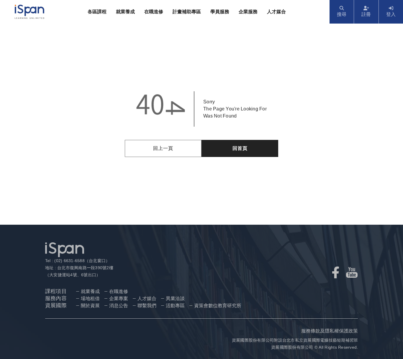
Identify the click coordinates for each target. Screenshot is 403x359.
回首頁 (240, 148)
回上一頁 (163, 148)
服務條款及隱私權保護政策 (329, 330)
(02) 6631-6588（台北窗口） (81, 260)
